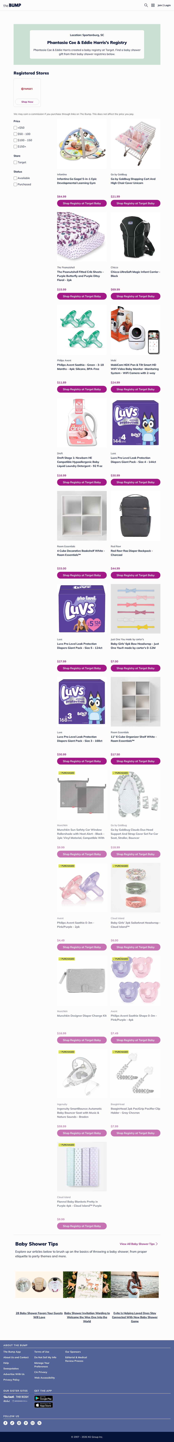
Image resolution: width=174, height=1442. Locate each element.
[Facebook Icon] (5, 1423)
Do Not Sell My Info (45, 1357)
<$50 (21, 127)
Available (24, 178)
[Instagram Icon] (19, 1423)
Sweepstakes (11, 1368)
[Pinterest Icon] (26, 1423)
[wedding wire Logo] (19, 1400)
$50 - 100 (24, 134)
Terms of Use (41, 1351)
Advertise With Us (13, 1374)
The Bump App (12, 1351)
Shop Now (27, 101)
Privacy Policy (11, 1379)
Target (22, 162)
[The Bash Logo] (22, 1397)
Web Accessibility (44, 1377)
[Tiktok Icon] (12, 1423)
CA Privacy (40, 1372)
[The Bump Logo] (12, 5)
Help (6, 1362)
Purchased (24, 184)
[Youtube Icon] (33, 1423)
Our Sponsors (73, 1351)
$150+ (22, 146)
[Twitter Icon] (39, 1423)
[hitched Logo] (6, 1400)
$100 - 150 (25, 140)
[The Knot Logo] (8, 1397)
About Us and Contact (16, 1357)
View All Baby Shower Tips (137, 1244)
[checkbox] (15, 127)
